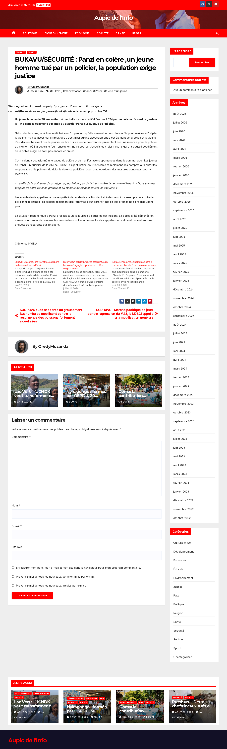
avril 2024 (179, 359)
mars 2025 (180, 263)
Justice (177, 586)
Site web (17, 547)
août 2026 (179, 113)
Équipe (73, 402)
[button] (217, 33)
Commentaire (21, 436)
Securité (20, 52)
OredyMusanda (40, 86)
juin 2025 (179, 236)
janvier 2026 (181, 175)
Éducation (179, 569)
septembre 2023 (183, 421)
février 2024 (181, 377)
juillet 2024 (180, 333)
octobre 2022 (182, 518)
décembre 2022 (183, 500)
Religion (178, 613)
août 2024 (180, 324)
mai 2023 (179, 456)
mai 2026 (179, 140)
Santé (120, 33)
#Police (98, 91)
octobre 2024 (182, 307)
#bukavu (55, 91)
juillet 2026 (180, 122)
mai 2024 (179, 351)
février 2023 (181, 482)
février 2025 (181, 272)
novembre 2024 (183, 298)
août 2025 (179, 219)
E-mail (17, 526)
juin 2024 (179, 342)
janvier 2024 (181, 386)
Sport (137, 33)
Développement (183, 551)
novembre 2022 (183, 509)
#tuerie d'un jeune (115, 91)
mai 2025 (179, 245)
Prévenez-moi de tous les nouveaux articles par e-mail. (51, 585)
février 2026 (181, 166)
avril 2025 (179, 254)
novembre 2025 (183, 192)
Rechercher (181, 51)
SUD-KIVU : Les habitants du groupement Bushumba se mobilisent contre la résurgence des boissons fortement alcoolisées (51, 315)
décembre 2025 (183, 184)
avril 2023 (179, 465)
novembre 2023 (183, 403)
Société (103, 33)
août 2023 (179, 430)
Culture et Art (182, 542)
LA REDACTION (25, 402)
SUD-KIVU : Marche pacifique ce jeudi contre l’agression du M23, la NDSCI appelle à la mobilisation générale (121, 313)
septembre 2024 (184, 315)
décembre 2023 (183, 395)
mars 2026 (180, 157)
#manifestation (72, 91)
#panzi (87, 91)
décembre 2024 (183, 289)
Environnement (56, 33)
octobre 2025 (182, 201)
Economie (82, 33)
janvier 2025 (181, 280)
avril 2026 (179, 149)
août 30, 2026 (26, 712)
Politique (30, 33)
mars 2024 (180, 368)
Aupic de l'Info (113, 17)
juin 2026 (179, 131)
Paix (176, 595)
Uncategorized (182, 657)
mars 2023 (180, 474)
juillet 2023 (180, 438)
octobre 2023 (182, 412)
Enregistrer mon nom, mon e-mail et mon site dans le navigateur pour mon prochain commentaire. (78, 567)
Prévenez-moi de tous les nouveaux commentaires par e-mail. (55, 576)
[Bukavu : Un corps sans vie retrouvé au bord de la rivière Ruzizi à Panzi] (39, 275)
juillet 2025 (180, 228)
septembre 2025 (183, 210)
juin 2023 (179, 447)
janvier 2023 (181, 491)
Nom (16, 505)
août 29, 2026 (79, 717)
